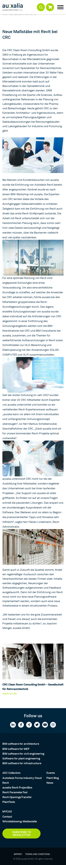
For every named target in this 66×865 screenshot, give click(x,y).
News (49, 783)
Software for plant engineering (21, 758)
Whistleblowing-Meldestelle (19, 821)
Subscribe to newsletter (21, 833)
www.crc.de (9, 693)
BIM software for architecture (20, 744)
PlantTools (8, 802)
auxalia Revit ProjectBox (17, 787)
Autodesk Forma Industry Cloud (22, 778)
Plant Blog (52, 778)
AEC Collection (11, 773)
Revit (5, 783)
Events (50, 773)
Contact (7, 817)
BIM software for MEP (15, 749)
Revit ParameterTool (14, 792)
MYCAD (7, 811)
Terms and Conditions (37, 854)
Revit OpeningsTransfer (17, 797)
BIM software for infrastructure (21, 763)
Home (4, 14)
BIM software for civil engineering (23, 754)
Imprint (18, 854)
